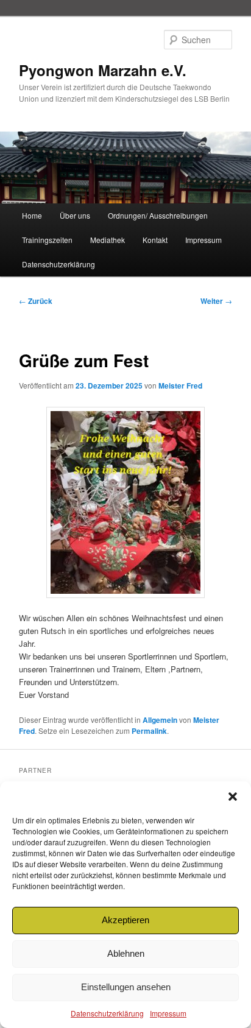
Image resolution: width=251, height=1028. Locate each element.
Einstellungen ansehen (126, 987)
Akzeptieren (125, 920)
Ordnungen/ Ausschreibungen (158, 215)
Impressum (168, 1013)
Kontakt (155, 239)
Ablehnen (125, 953)
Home (32, 215)
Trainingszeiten (47, 239)
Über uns (75, 215)
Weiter (216, 300)
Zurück (35, 300)
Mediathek (107, 239)
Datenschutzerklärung (107, 1013)
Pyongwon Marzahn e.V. (102, 70)
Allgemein (160, 719)
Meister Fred (180, 385)
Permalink (149, 730)
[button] (233, 796)
